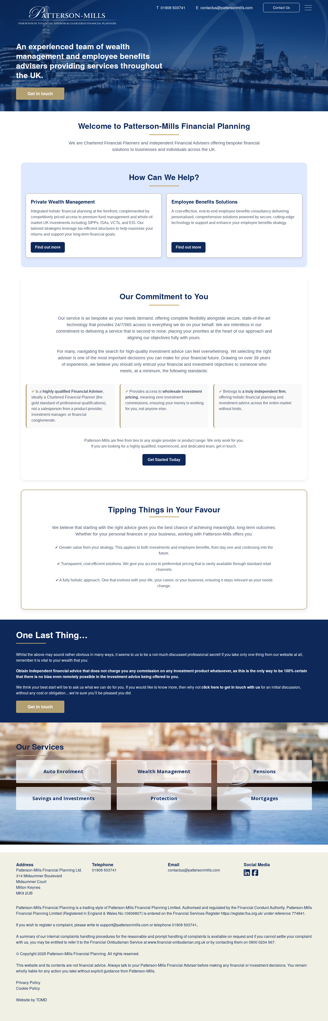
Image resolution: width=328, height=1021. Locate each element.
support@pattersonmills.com (124, 925)
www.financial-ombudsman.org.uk (176, 942)
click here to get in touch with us (230, 687)
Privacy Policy (28, 982)
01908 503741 (170, 7)
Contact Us (281, 7)
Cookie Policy (28, 988)
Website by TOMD (31, 999)
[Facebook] (255, 874)
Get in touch (40, 93)
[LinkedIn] (247, 874)
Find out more (48, 247)
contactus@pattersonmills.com (224, 7)
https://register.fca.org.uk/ (242, 913)
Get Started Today (164, 460)
